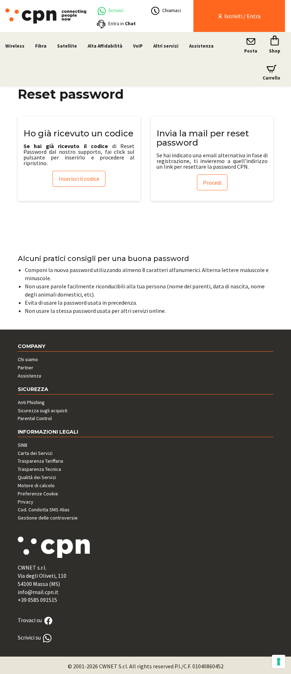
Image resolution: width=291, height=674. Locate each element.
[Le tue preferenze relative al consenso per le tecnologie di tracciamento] (278, 661)
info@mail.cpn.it (38, 592)
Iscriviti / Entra (241, 16)
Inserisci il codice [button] (79, 178)
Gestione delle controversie (48, 518)
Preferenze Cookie (38, 493)
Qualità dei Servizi (37, 477)
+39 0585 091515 (37, 599)
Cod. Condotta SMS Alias (44, 509)
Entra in (122, 23)
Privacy (25, 502)
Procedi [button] (212, 182)
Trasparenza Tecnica (39, 469)
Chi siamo (28, 359)
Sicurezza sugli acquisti (42, 410)
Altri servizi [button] (166, 46)
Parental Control (35, 418)
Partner (25, 367)
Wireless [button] (14, 46)
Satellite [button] (67, 46)
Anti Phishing (31, 402)
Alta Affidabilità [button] (105, 46)
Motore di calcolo (36, 485)
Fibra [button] (40, 46)
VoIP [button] (138, 46)
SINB (22, 445)
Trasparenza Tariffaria (40, 461)
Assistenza (201, 46)
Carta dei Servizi (35, 453)
